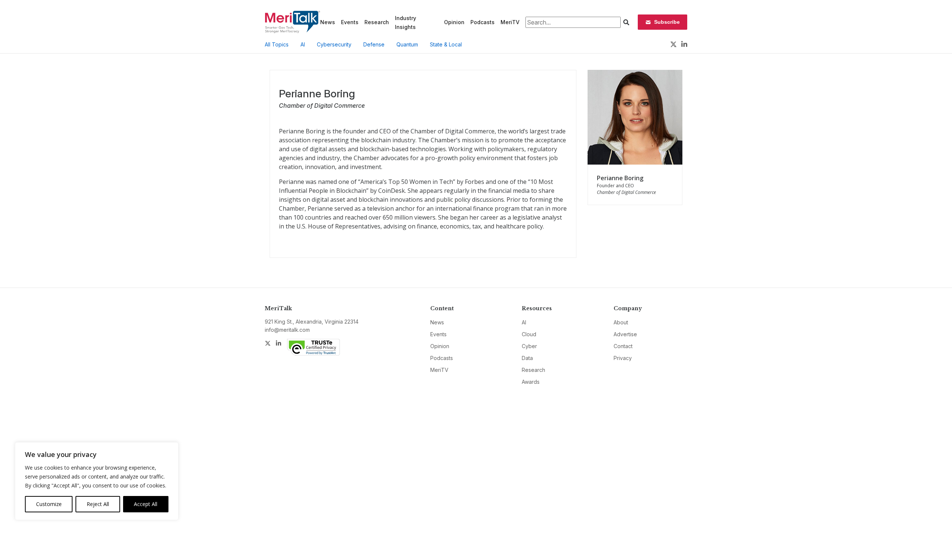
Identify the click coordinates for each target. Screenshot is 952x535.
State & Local (446, 44)
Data (527, 358)
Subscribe (667, 22)
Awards (531, 382)
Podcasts (482, 22)
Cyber (529, 346)
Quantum (407, 44)
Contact (623, 346)
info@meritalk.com (287, 330)
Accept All (145, 504)
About (621, 322)
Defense (374, 44)
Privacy (623, 358)
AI (302, 44)
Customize (49, 504)
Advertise (625, 334)
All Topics (277, 44)
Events (349, 22)
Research (376, 22)
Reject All (98, 504)
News (327, 22)
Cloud (529, 334)
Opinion (454, 22)
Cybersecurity (334, 44)
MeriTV (510, 22)
